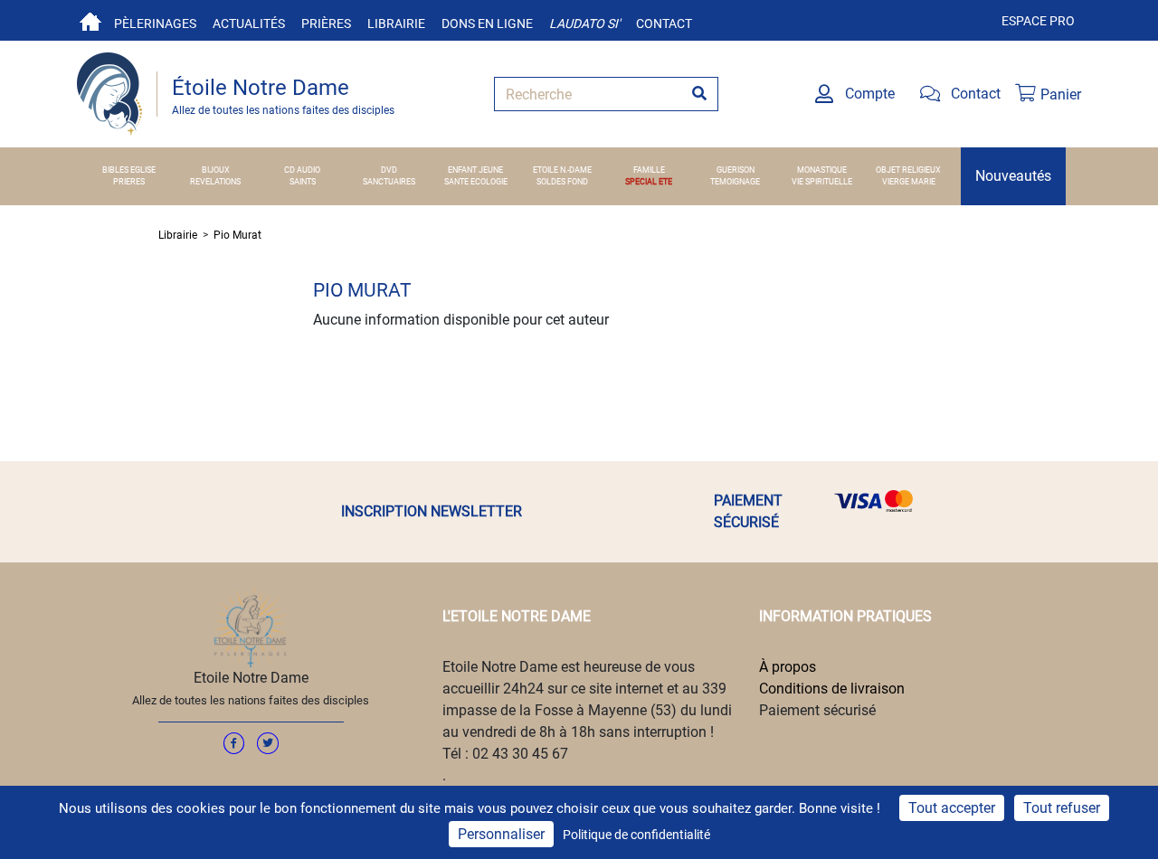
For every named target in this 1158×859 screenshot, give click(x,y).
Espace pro (1038, 21)
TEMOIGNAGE (735, 181)
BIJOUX (216, 170)
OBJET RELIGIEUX (908, 170)
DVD (389, 170)
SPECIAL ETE (648, 181)
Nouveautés (1013, 175)
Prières (326, 23)
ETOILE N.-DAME (562, 170)
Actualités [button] (249, 23)
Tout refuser (1061, 808)
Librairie (396, 23)
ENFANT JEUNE (475, 170)
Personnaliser (501, 834)
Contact (664, 23)
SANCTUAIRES (389, 181)
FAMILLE (649, 170)
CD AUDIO (302, 170)
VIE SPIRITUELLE (822, 181)
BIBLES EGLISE (129, 170)
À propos (787, 666)
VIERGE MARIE (908, 181)
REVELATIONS (215, 181)
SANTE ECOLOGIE (476, 181)
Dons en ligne (487, 23)
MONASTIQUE (822, 170)
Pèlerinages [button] (155, 23)
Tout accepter (951, 808)
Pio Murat (237, 235)
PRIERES (129, 181)
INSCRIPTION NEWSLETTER (431, 511)
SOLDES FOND (562, 181)
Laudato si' (584, 23)
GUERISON (736, 170)
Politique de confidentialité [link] (636, 834)
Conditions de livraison (832, 688)
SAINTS (303, 181)
